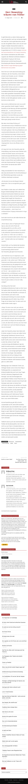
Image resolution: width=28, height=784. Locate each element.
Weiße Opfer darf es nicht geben (10, 741)
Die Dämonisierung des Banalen (9, 725)
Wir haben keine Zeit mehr (8, 636)
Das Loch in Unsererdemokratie (9, 721)
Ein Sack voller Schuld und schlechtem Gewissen (13, 622)
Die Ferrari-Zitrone (6, 631)
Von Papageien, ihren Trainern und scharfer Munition (12, 657)
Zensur (15, 443)
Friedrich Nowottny (5, 443)
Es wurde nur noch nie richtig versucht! (11, 627)
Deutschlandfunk (18, 441)
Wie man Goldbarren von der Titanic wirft (12, 761)
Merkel (11, 443)
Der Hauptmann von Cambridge (9, 617)
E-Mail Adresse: (4, 552)
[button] (2, 2)
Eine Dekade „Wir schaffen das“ (9, 702)
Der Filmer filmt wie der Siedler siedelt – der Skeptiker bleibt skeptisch (21, 461)
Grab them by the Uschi (7, 711)
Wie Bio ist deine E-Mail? (6, 459)
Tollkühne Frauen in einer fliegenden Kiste (12, 750)
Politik (14, 9)
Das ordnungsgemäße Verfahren (9, 745)
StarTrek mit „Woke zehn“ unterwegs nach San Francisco (13, 650)
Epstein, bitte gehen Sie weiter (9, 716)
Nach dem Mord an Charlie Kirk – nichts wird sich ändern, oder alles (13, 697)
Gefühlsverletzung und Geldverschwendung (12, 671)
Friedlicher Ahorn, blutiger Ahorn (9, 707)
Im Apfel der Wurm (6, 730)
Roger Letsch (9, 17)
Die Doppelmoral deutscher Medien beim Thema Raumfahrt (13, 755)
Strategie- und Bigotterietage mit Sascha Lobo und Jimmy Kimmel (13, 681)
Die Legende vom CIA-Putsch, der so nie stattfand (14, 641)
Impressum (15, 780)
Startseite (6, 780)
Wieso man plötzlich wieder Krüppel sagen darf (13, 667)
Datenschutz (21, 780)
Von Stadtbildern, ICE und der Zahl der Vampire (13, 676)
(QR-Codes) (3, 534)
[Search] (26, 2)
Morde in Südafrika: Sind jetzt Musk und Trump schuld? (13, 735)
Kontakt (10, 780)
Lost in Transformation (7, 691)
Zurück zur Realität (6, 662)
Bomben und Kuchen (7, 645)
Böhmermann (11, 441)
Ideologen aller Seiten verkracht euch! (11, 687)
